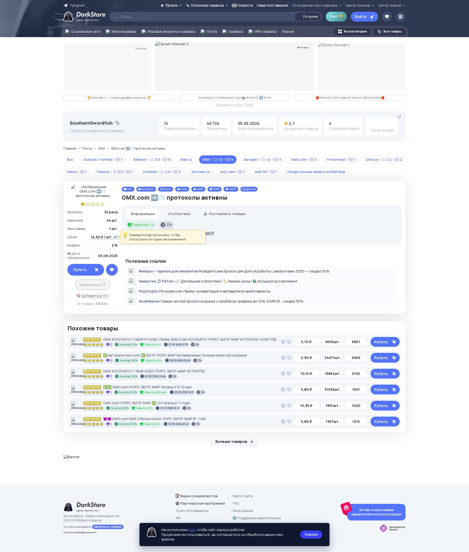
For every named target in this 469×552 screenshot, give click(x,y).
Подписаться (90, 284)
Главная (70, 149)
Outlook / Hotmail (103, 159)
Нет (129, 189)
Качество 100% (128, 344)
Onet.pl (384, 159)
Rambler (151, 159)
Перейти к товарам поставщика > (97, 130)
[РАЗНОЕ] (381, 123)
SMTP (232, 189)
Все (70, 159)
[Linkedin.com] (389, 123)
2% (169, 224)
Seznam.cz (200, 171)
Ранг (336, 16)
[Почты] (373, 123)
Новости (245, 5)
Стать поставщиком (192, 510)
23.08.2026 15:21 (184, 392)
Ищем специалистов (199, 496)
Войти (360, 16)
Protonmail (341, 159)
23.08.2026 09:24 (155, 376)
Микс (167, 189)
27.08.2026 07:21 (178, 344)
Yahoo (77, 171)
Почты (87, 149)
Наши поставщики (272, 5)
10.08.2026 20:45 (178, 424)
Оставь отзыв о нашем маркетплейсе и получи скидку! (376, 512)
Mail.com (304, 159)
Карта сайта (243, 496)
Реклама (140, 48)
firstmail (162, 171)
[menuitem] (82, 31)
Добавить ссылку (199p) (235, 105)
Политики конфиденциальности (80, 532)
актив (210, 197)
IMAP (199, 189)
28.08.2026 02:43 (180, 360)
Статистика (179, 213)
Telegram (77, 5)
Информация (143, 213)
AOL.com (232, 171)
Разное (115, 171)
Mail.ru (186, 159)
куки (191, 529)
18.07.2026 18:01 (170, 408)
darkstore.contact (108, 527)
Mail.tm (266, 171)
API (178, 518)
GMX (101, 149)
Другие (250, 189)
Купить (80, 269)
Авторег (262, 159)
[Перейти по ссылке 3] (234, 66)
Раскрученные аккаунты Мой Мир (316, 171)
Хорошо (311, 534)
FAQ (236, 503)
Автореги (147, 189)
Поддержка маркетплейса (258, 518)
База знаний (243, 510)
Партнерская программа (202, 503)
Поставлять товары (226, 213)
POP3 (216, 189)
